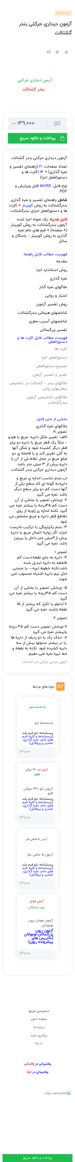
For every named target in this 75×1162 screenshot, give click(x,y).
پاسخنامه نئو (44, 723)
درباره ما (38, 1027)
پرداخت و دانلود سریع (37, 138)
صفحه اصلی (39, 1019)
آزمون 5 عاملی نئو (40, 854)
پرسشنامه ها (63, 13)
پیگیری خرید (38, 1035)
